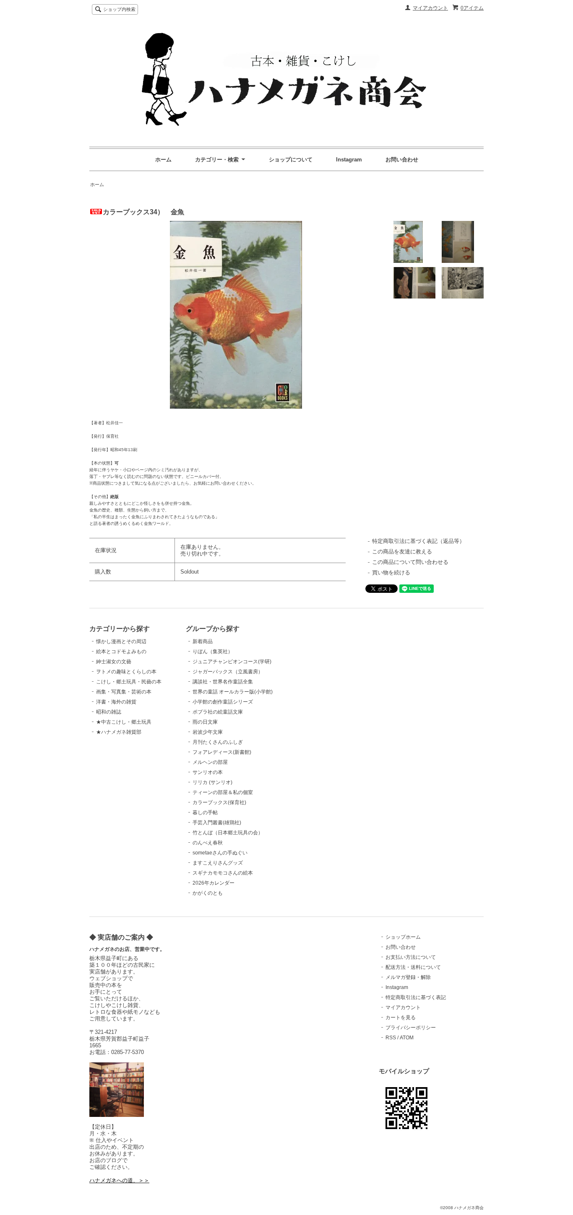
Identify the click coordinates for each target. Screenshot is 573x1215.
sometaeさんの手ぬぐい (220, 853)
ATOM (407, 1038)
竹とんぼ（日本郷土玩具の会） (228, 833)
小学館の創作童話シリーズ (223, 702)
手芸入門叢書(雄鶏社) (217, 823)
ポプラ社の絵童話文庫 (218, 712)
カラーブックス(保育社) (219, 802)
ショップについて (291, 159)
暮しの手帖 (205, 812)
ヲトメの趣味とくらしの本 (126, 672)
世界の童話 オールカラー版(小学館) (233, 692)
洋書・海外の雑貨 (116, 702)
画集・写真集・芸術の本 (123, 692)
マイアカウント (430, 8)
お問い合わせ (401, 159)
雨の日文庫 (205, 722)
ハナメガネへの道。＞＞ (119, 1180)
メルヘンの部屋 (210, 762)
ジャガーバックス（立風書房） (228, 672)
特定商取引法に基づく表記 (415, 997)
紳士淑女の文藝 (113, 662)
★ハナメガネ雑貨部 (118, 732)
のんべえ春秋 (208, 843)
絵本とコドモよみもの (121, 651)
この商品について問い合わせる (410, 562)
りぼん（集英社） (213, 651)
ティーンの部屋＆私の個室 (223, 792)
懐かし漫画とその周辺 (121, 641)
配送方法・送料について (413, 967)
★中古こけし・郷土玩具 (123, 722)
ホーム (163, 159)
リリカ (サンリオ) (212, 782)
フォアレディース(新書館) (222, 752)
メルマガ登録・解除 (408, 977)
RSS (390, 1038)
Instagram (349, 159)
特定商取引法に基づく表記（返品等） (418, 541)
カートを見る (400, 1017)
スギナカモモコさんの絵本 (223, 873)
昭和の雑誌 (108, 712)
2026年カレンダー (213, 883)
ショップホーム (403, 937)
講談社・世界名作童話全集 (223, 682)
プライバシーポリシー (410, 1028)
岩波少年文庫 (208, 732)
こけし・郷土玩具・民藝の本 (128, 682)
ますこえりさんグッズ (218, 863)
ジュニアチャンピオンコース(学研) (232, 662)
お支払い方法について (410, 957)
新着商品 (203, 641)
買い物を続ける (391, 572)
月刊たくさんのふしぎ (218, 742)
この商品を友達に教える (402, 551)
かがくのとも (208, 893)
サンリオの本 (208, 772)
